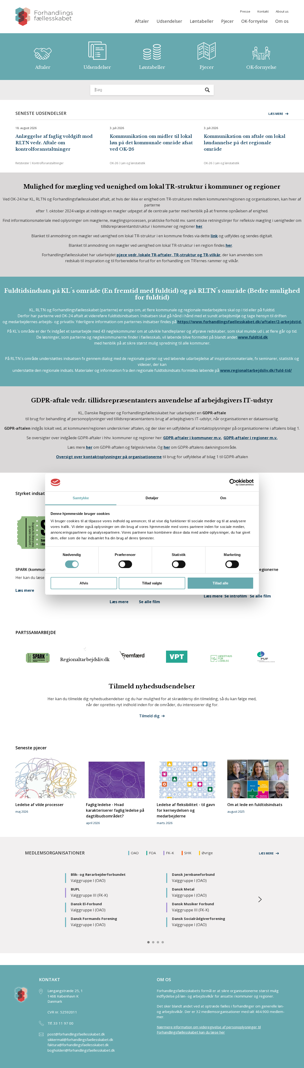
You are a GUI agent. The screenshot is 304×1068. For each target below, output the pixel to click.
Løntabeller (202, 21)
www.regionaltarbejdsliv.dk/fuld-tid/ (256, 370)
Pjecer (227, 21)
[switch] (125, 564)
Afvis (84, 583)
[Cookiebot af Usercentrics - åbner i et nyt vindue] (233, 482)
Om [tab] (223, 498)
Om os (282, 21)
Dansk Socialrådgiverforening (198, 918)
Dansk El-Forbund (86, 903)
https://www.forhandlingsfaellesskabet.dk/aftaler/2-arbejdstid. (239, 321)
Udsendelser (169, 21)
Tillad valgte (152, 583)
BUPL (75, 889)
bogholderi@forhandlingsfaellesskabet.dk (81, 1050)
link (214, 235)
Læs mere (24, 590)
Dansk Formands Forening (94, 918)
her (89, 447)
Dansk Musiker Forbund (193, 903)
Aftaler (142, 21)
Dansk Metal (183, 889)
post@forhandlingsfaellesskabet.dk (76, 1034)
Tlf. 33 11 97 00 (60, 1023)
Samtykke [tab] (81, 498)
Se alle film (149, 601)
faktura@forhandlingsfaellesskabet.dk (78, 1044)
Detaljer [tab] (152, 498)
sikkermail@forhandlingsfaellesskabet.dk (80, 1039)
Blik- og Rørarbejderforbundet (98, 874)
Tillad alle (220, 583)
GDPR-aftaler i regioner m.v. (250, 437)
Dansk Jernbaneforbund (193, 874)
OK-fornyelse (254, 21)
